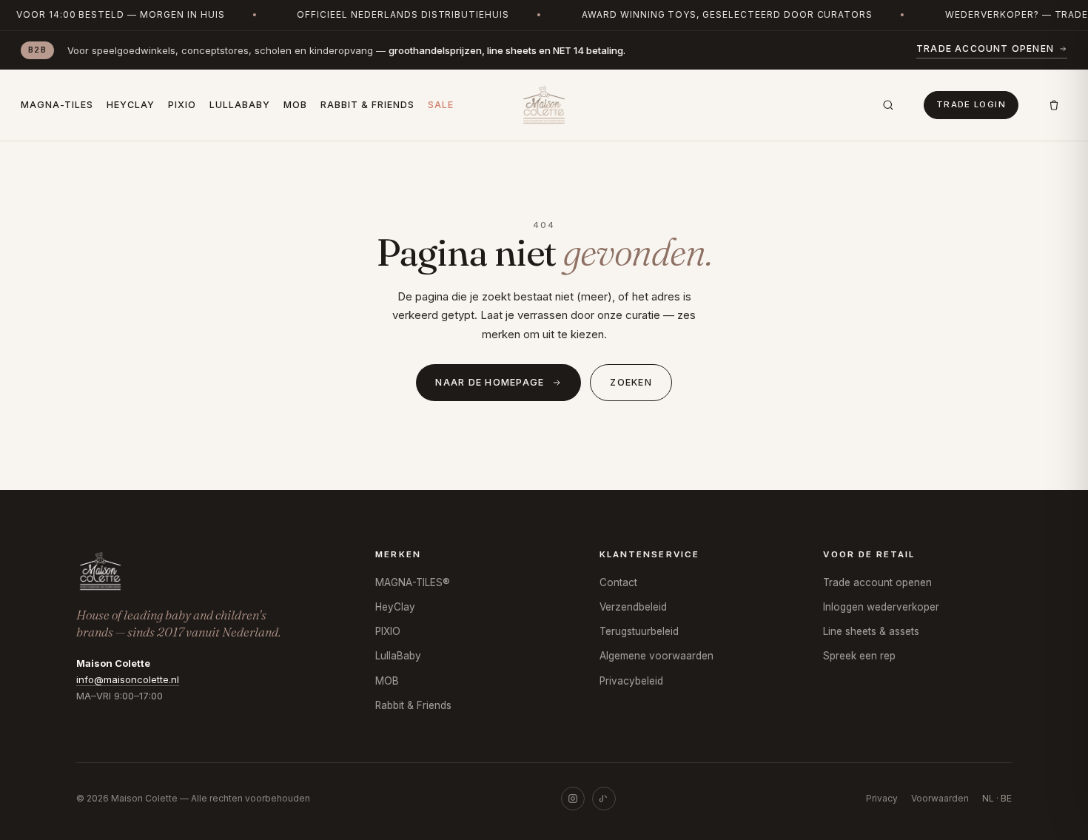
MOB (295, 104)
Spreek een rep (859, 656)
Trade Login (971, 104)
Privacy (882, 798)
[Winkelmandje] (1054, 105)
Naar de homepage (489, 382)
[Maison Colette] (544, 105)
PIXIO (182, 104)
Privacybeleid (631, 681)
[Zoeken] (888, 105)
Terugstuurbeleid (639, 631)
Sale (441, 104)
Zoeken (631, 382)
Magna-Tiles (57, 104)
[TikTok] (604, 798)
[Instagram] (573, 798)
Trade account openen (985, 48)
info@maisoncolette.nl (127, 679)
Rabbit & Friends (367, 104)
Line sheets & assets (871, 631)
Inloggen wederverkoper (881, 607)
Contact (618, 582)
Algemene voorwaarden (656, 656)
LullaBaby (239, 104)
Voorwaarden (940, 798)
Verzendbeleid (633, 607)
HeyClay (131, 104)
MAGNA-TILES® (412, 582)
